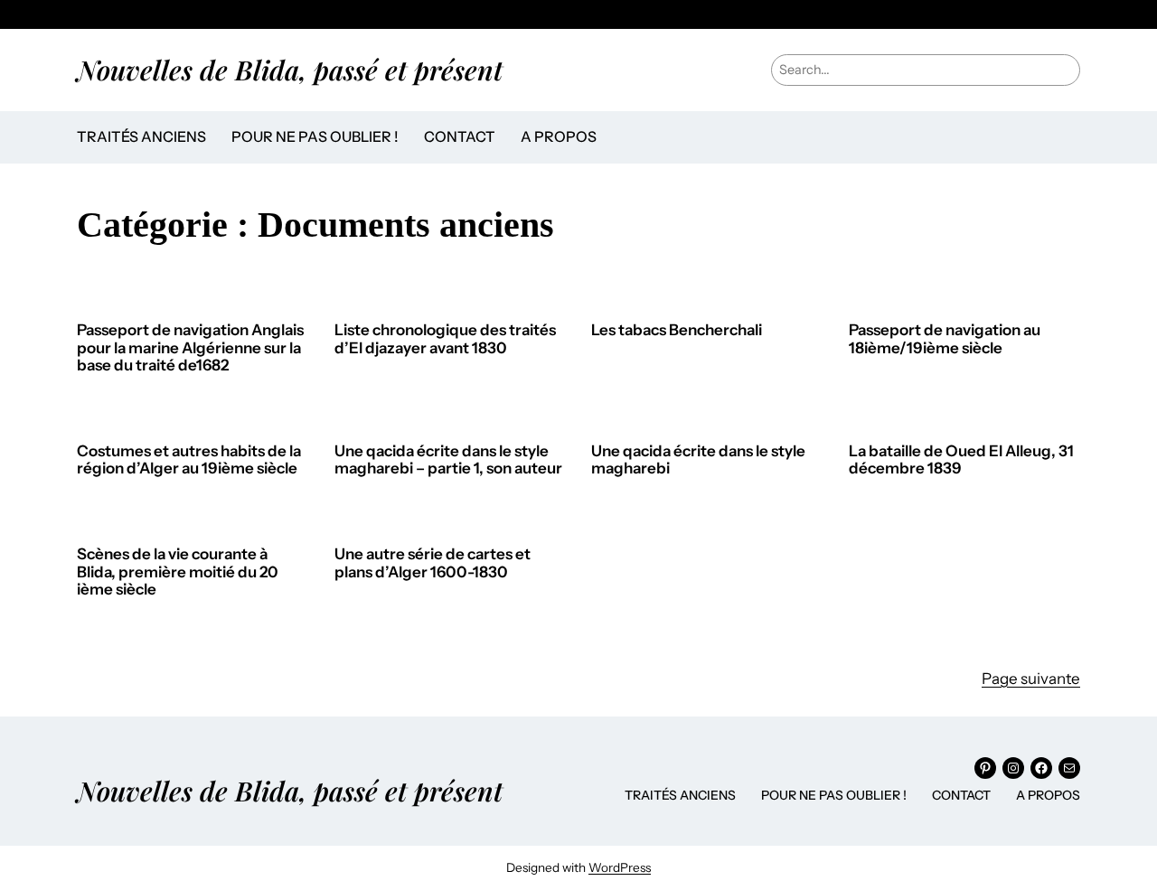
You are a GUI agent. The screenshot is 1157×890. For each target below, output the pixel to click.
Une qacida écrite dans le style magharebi (698, 460)
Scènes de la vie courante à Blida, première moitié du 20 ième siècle (177, 572)
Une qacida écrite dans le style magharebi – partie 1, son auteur (448, 460)
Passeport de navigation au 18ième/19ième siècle (944, 339)
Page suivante (1031, 679)
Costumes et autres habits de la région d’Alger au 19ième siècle (189, 460)
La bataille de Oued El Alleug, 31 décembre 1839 (961, 460)
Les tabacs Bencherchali (676, 330)
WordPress (619, 867)
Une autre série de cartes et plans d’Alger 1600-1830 (432, 563)
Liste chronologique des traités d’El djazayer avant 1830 (445, 339)
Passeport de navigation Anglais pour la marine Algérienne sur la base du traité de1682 (190, 348)
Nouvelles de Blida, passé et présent (290, 69)
